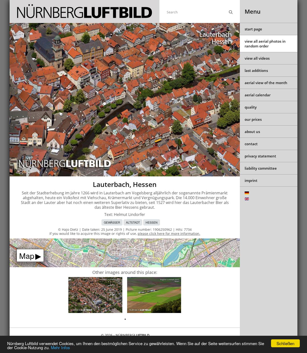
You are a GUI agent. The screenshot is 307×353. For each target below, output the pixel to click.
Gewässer (112, 222)
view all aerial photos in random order (265, 43)
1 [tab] (125, 319)
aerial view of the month (266, 82)
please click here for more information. (169, 233)
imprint (251, 180)
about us (252, 131)
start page (253, 29)
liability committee (261, 168)
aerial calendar (258, 95)
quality (251, 107)
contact (251, 143)
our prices (253, 119)
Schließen (285, 343)
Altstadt (133, 222)
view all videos (257, 58)
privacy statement (260, 156)
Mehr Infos (60, 347)
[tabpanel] (95, 296)
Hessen (152, 222)
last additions (256, 70)
